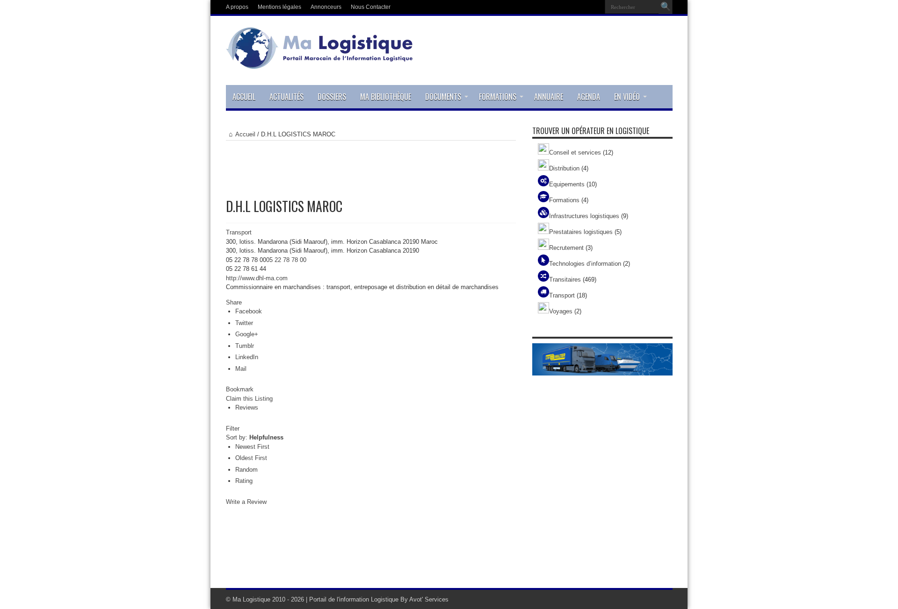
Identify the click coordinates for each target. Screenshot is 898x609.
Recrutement (566, 247)
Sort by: (254, 437)
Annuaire (548, 96)
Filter (232, 428)
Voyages (560, 311)
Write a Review (246, 501)
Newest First (252, 446)
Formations (497, 96)
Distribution (564, 168)
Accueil (243, 96)
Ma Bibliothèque (385, 96)
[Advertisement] (370, 164)
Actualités (286, 96)
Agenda (588, 96)
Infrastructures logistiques (584, 216)
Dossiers (332, 96)
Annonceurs (326, 7)
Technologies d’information (585, 263)
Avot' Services (429, 599)
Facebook (248, 311)
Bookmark (239, 389)
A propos (237, 7)
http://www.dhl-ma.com (257, 278)
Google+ (246, 334)
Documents (443, 96)
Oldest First (251, 457)
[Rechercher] (666, 7)
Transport (239, 232)
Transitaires (565, 279)
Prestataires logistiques (581, 231)
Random (246, 469)
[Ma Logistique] (319, 61)
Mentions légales (279, 7)
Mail (240, 368)
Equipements (567, 184)
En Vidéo (627, 96)
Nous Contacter (371, 7)
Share (234, 302)
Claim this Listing (249, 398)
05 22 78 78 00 (286, 259)
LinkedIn (246, 357)
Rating (244, 480)
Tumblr (244, 345)
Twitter (244, 322)
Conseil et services (575, 152)
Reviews (246, 407)
